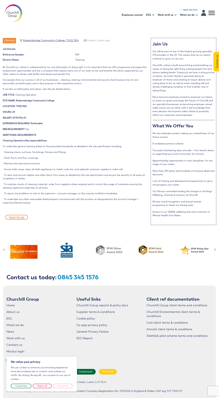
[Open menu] (211, 12)
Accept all (63, 386)
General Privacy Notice (92, 331)
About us (13, 312)
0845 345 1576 (78, 277)
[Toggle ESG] (154, 15)
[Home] (13, 12)
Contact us (14, 345)
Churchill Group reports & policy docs (102, 305)
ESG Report (84, 338)
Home (10, 305)
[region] (41, 374)
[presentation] (4, 249)
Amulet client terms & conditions (169, 329)
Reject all (42, 386)
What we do (187, 14)
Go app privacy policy (91, 325)
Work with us (165, 14)
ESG (148, 14)
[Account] (203, 13)
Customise (21, 386)
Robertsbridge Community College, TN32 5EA (51, 40)
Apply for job (16, 217)
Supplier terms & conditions (95, 312)
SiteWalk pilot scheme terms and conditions (177, 336)
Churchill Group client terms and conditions (177, 305)
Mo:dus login (15, 351)
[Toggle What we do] (197, 15)
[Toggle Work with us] (176, 15)
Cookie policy (85, 318)
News (10, 331)
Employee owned (132, 14)
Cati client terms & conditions (167, 322)
